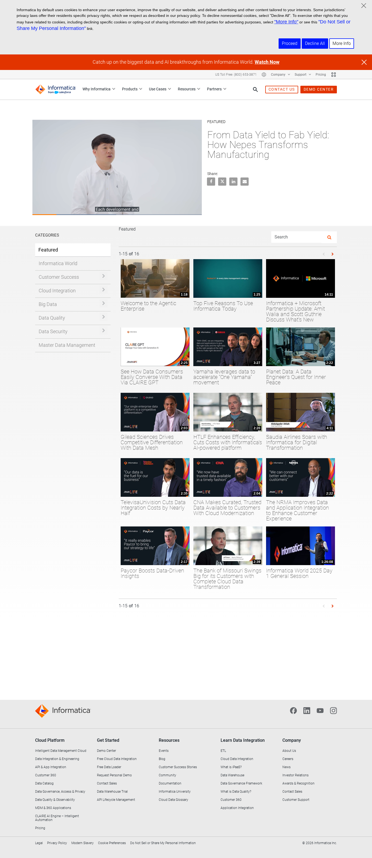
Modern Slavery (82, 843)
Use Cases (157, 89)
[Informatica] (55, 89)
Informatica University (175, 791)
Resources (187, 89)
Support (301, 74)
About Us (289, 751)
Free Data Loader (109, 767)
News (286, 767)
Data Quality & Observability (55, 800)
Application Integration (237, 808)
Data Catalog (44, 783)
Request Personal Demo (114, 775)
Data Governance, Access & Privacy (60, 791)
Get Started (108, 740)
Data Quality (52, 318)
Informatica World (58, 263)
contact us (282, 89)
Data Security (53, 331)
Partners (214, 89)
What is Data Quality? (236, 791)
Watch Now (267, 62)
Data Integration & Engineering (57, 759)
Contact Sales (107, 783)
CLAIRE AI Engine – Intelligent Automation (57, 818)
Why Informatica (97, 89)
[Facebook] (293, 710)
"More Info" (286, 21)
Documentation (170, 783)
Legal (39, 843)
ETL (223, 751)
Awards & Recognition (298, 783)
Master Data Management (67, 345)
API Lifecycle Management (116, 800)
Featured (48, 250)
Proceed (289, 43)
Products (130, 89)
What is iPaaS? (231, 767)
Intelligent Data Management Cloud (60, 751)
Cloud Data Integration (237, 759)
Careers (287, 759)
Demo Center (106, 751)
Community (167, 775)
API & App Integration (50, 767)
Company (278, 74)
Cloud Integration (57, 290)
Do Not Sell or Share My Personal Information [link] (163, 843)
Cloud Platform (50, 740)
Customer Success (59, 277)
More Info (342, 43)
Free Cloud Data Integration (117, 759)
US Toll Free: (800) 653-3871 (236, 74)
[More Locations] (264, 74)
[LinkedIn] (306, 710)
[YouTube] (320, 710)
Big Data (48, 304)
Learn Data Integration (243, 740)
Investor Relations (295, 775)
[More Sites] (333, 74)
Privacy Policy (57, 843)
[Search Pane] (255, 89)
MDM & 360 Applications (53, 808)
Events (164, 751)
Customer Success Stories (178, 767)
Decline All (315, 43)
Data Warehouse (232, 775)
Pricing (321, 74)
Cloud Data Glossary (173, 800)
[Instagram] (333, 710)
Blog (162, 759)
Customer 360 (45, 775)
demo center (319, 89)
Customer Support (295, 800)
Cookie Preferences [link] (112, 843)
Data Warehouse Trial (112, 791)
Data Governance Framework (241, 783)
